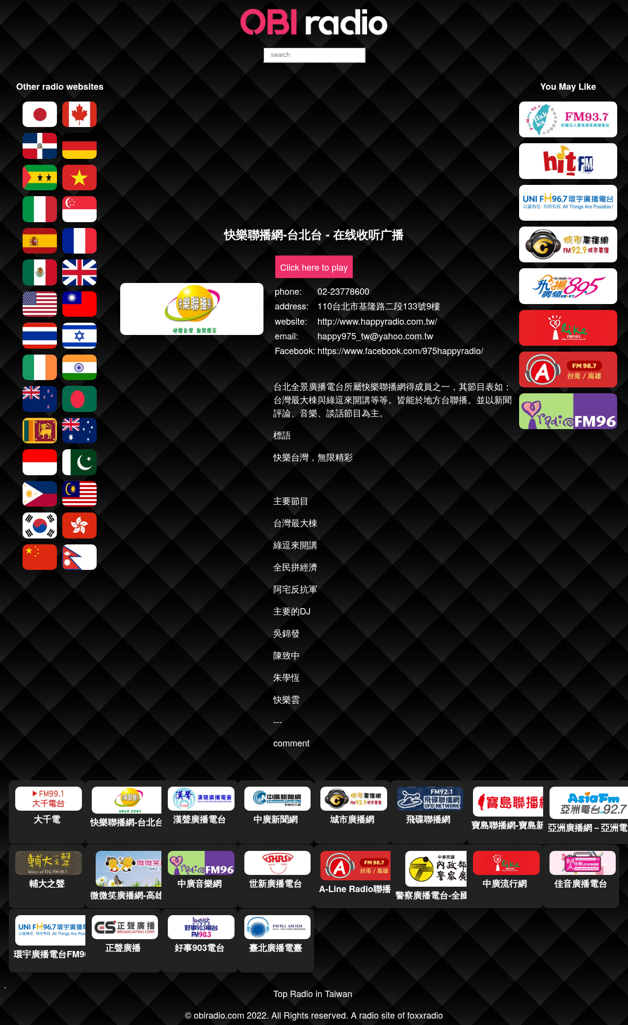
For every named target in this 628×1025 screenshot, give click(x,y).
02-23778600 (343, 290)
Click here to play (314, 266)
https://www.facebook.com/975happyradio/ (400, 350)
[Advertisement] (313, 149)
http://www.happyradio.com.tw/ (377, 320)
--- (277, 721)
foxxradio (425, 1014)
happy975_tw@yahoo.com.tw (375, 335)
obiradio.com (219, 1014)
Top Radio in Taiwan (312, 993)
